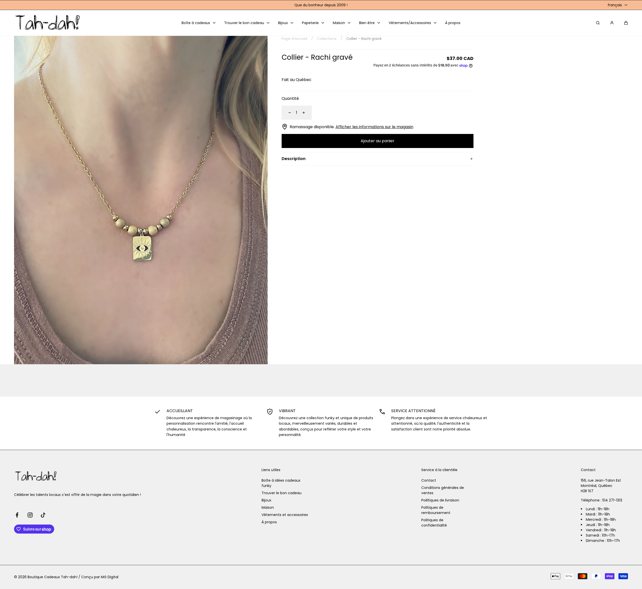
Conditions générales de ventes (442, 490)
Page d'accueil (294, 38)
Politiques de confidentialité (434, 523)
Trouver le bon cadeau (281, 492)
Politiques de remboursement (435, 510)
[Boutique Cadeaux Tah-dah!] (48, 23)
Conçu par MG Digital (99, 576)
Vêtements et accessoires (285, 514)
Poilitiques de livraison (440, 500)
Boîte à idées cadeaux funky (281, 483)
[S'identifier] (612, 23)
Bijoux (266, 500)
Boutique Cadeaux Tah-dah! (52, 576)
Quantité (290, 98)
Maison (268, 507)
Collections (327, 38)
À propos (269, 522)
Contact (428, 480)
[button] (626, 23)
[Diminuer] (287, 113)
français (615, 5)
